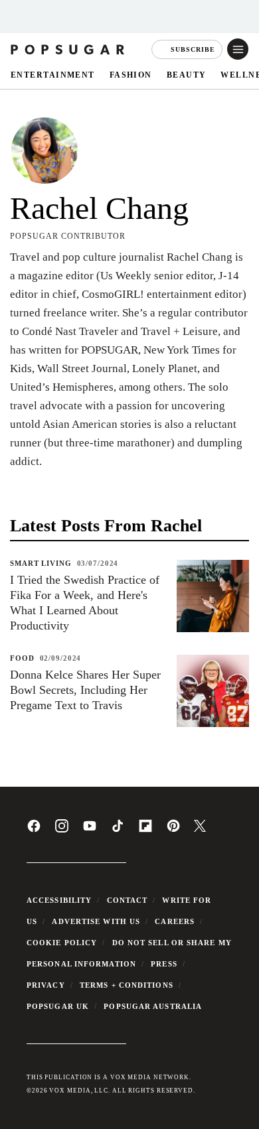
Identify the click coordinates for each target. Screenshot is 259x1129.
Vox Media (69, 1090)
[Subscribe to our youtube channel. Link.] (89, 830)
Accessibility (59, 900)
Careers (175, 921)
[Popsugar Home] (69, 49)
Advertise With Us (96, 921)
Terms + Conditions (126, 985)
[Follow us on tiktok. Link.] (117, 830)
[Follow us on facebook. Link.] (34, 830)
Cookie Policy (62, 943)
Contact (127, 900)
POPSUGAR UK (58, 1006)
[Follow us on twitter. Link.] (200, 829)
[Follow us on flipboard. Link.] (145, 830)
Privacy (46, 985)
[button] (237, 49)
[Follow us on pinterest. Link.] (173, 830)
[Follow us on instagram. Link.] (61, 830)
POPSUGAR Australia (153, 1006)
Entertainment (53, 74)
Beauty (187, 74)
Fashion (131, 74)
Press (164, 964)
